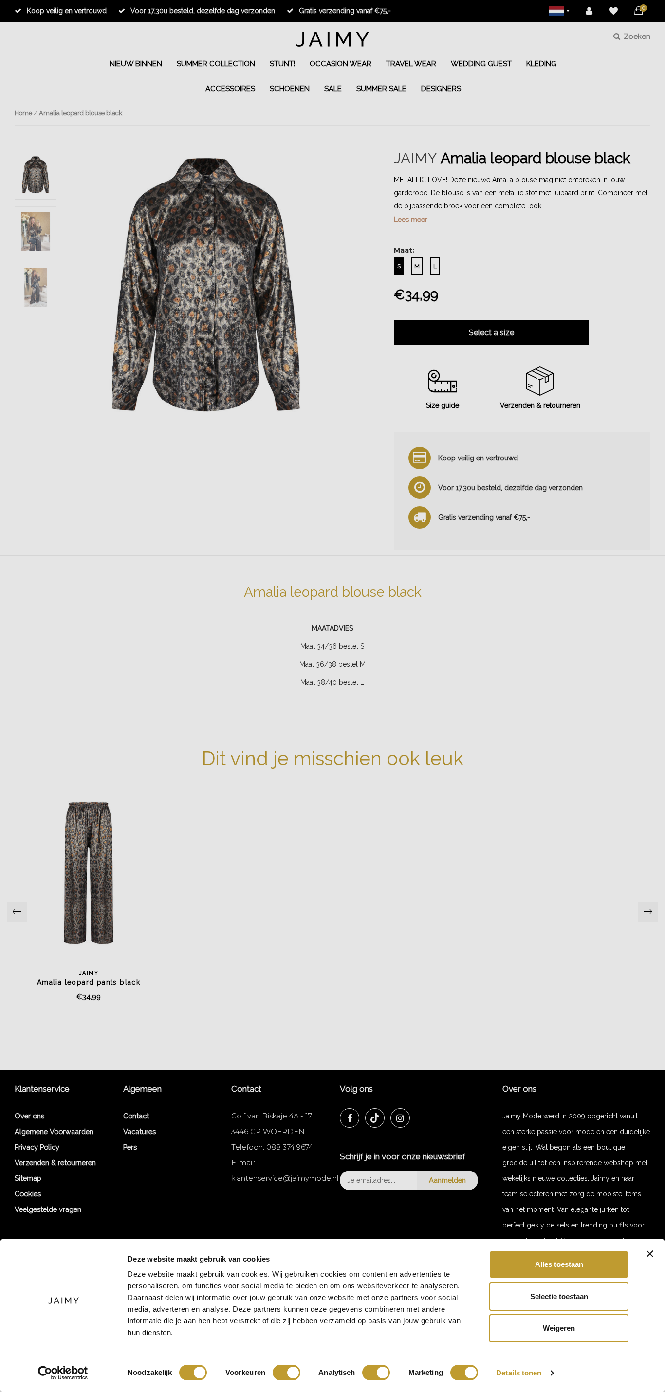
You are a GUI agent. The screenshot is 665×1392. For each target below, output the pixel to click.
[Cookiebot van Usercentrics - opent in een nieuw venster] (63, 1373)
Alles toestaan (559, 1264)
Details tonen (518, 1373)
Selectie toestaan (559, 1296)
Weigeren (559, 1328)
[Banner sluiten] (650, 1253)
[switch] (286, 1372)
